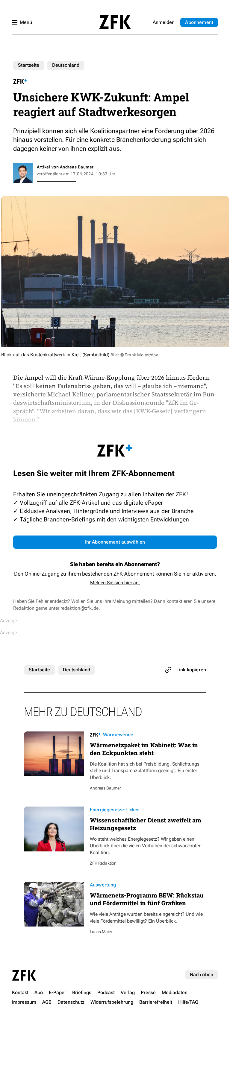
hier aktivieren (198, 574)
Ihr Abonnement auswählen (115, 542)
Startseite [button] (115, 22)
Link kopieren (191, 670)
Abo (199, 22)
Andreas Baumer (77, 167)
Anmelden (164, 22)
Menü (26, 22)
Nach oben (201, 974)
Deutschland (66, 65)
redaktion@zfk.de (79, 608)
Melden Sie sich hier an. (115, 582)
